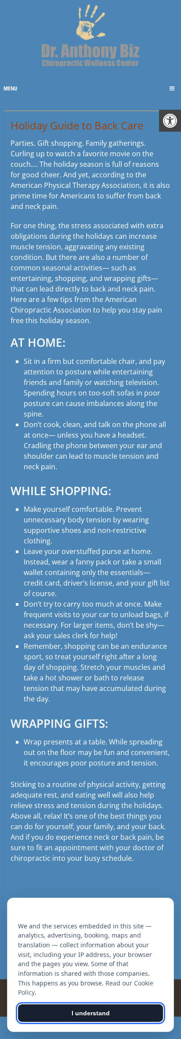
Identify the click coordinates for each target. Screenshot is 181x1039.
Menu (10, 88)
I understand (91, 1013)
